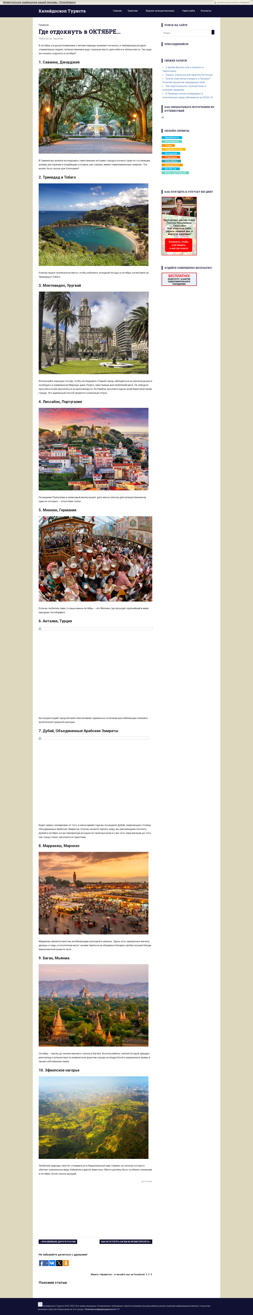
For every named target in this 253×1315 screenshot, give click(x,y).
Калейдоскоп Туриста (62, 11)
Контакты (206, 10)
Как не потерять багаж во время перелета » (126, 1242)
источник (146, 1181)
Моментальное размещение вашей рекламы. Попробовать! (39, 2)
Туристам (133, 10)
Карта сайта (188, 10)
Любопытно (45, 38)
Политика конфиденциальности (100, 1309)
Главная (117, 10)
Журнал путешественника (160, 10)
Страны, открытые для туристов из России (189, 74)
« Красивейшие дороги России (58, 1242)
